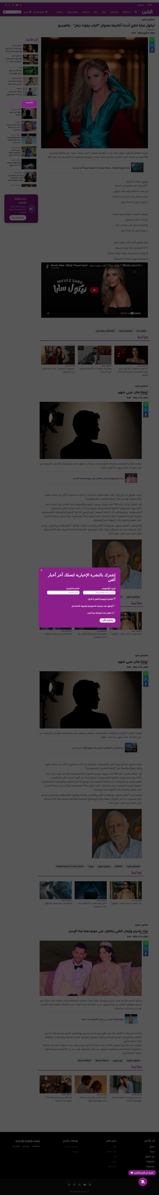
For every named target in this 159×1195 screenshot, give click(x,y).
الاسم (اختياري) (73, 588)
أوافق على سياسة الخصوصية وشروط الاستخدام (92, 606)
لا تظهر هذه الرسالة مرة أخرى (100, 613)
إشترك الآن (108, 620)
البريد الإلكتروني (109, 588)
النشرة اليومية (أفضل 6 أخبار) (100, 599)
